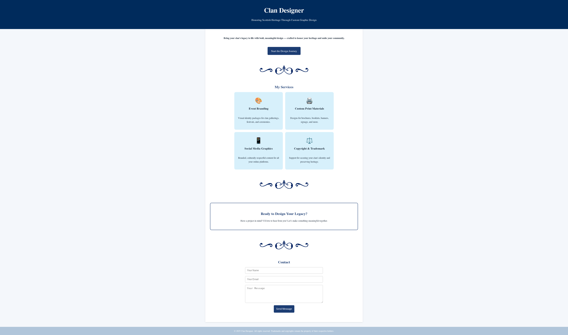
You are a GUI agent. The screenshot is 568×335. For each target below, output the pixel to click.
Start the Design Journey (284, 51)
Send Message (284, 309)
